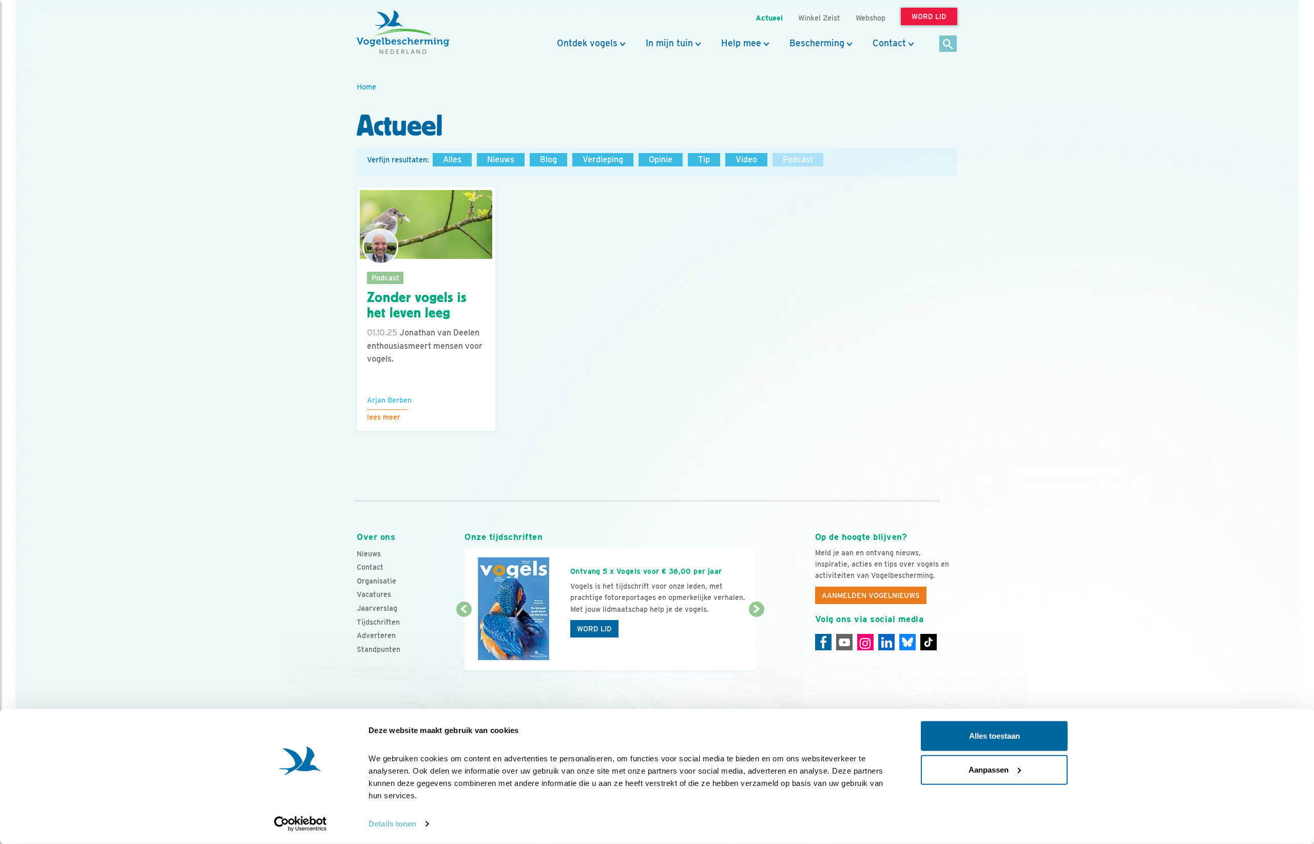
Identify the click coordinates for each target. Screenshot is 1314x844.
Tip (704, 159)
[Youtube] (844, 642)
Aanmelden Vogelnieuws (871, 595)
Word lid (594, 629)
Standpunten (378, 649)
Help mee (741, 43)
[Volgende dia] (756, 641)
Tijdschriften (378, 622)
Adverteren (376, 635)
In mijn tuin (669, 43)
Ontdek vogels (587, 43)
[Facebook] (823, 642)
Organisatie (376, 581)
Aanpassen (989, 769)
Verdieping (603, 159)
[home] (403, 32)
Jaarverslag (377, 608)
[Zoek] (948, 44)
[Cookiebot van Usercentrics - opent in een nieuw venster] (300, 824)
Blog (548, 159)
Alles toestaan (994, 736)
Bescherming (816, 43)
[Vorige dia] (464, 641)
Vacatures (374, 594)
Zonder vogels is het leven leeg (416, 305)
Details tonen (392, 823)
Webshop (870, 17)
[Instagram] (865, 642)
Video (746, 159)
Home (366, 86)
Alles (452, 159)
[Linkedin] (886, 642)
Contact (889, 43)
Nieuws (500, 159)
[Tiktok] (928, 642)
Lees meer (383, 417)
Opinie (660, 159)
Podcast (798, 159)
